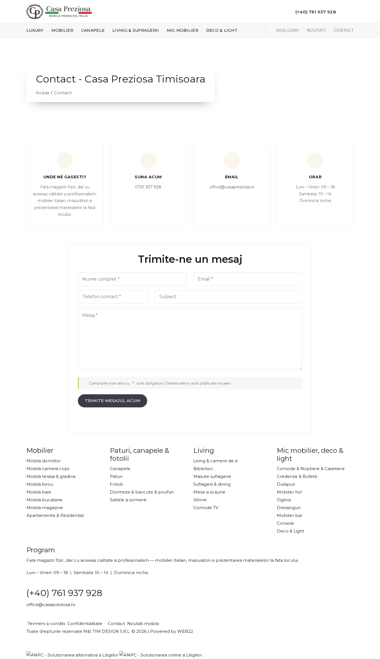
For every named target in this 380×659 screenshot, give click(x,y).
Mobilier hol (289, 492)
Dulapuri (286, 484)
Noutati (316, 30)
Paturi (116, 476)
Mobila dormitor (43, 460)
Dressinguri (288, 507)
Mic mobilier (182, 30)
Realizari (287, 30)
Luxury (35, 30)
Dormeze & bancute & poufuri (142, 492)
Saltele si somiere (128, 499)
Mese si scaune (209, 492)
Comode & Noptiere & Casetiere (311, 468)
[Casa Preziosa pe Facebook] (343, 11)
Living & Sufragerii (135, 30)
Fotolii (116, 484)
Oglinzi (284, 499)
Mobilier (62, 30)
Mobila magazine (44, 507)
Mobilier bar (289, 515)
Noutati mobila (142, 623)
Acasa (42, 93)
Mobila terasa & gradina (50, 476)
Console (285, 523)
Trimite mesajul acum (112, 400)
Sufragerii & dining (212, 484)
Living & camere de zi (215, 460)
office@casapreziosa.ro (231, 186)
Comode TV (205, 507)
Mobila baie (38, 492)
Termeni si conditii (45, 623)
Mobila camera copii (47, 468)
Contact (344, 30)
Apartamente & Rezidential (55, 515)
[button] (278, 11)
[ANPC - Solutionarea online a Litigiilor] (160, 655)
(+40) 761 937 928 (64, 593)
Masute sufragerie (212, 476)
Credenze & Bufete (297, 476)
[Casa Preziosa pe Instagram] (352, 11)
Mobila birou (39, 484)
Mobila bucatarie (44, 499)
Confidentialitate (84, 623)
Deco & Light (221, 30)
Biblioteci (203, 468)
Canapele (93, 30)
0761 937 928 (148, 186)
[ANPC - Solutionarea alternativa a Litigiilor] (72, 655)
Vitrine (200, 499)
